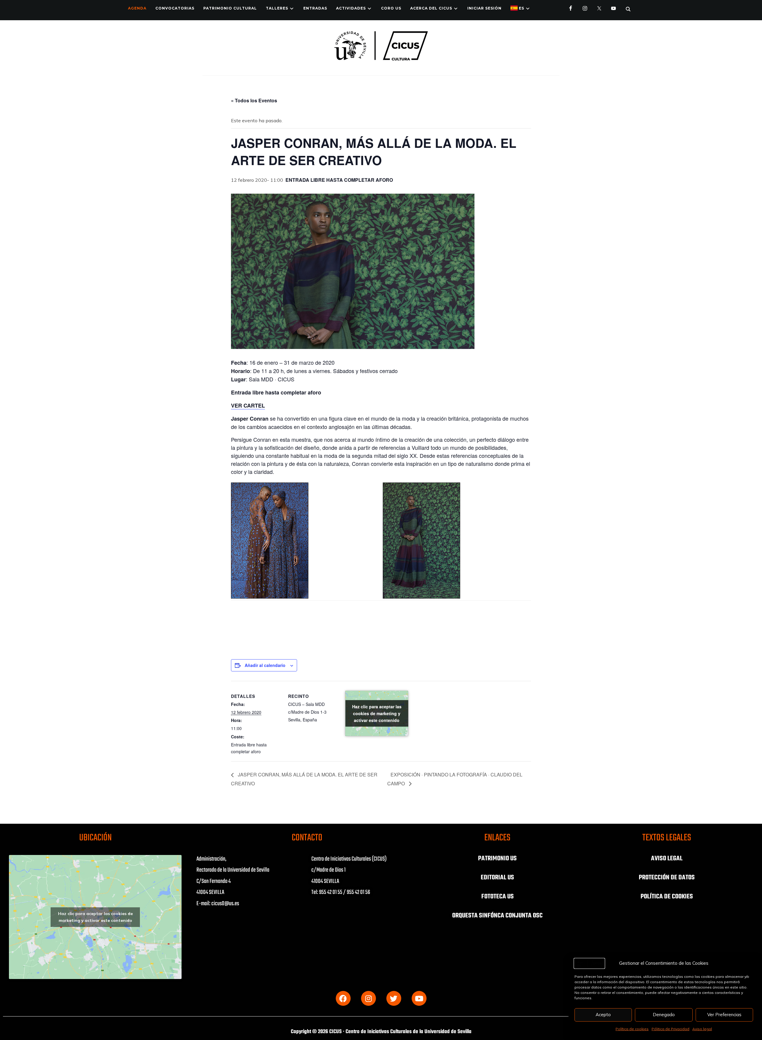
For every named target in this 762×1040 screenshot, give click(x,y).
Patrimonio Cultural (230, 8)
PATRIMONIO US (497, 858)
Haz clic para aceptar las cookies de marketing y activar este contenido (377, 713)
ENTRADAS (315, 8)
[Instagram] (368, 998)
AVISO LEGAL (667, 858)
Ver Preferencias (724, 1014)
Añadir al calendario (265, 665)
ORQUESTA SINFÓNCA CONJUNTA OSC (497, 916)
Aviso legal (702, 1029)
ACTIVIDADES (351, 8)
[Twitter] (393, 998)
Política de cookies (632, 1029)
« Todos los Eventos (254, 100)
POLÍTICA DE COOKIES (667, 897)
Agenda (137, 8)
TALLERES (277, 8)
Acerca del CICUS (431, 8)
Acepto (603, 1014)
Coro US (391, 8)
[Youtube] (419, 998)
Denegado (664, 1014)
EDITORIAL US (497, 878)
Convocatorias (174, 8)
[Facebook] (343, 998)
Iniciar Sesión (484, 8)
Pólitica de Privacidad (670, 1029)
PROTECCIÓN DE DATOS (667, 878)
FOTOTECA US (497, 897)
